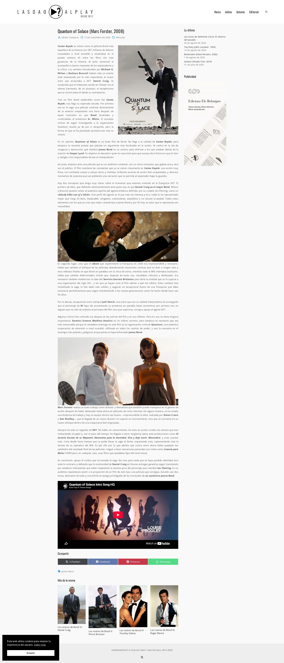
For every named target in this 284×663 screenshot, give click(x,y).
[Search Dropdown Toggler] (266, 12)
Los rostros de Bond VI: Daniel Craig (70, 628)
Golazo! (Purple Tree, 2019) (198, 61)
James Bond (68, 571)
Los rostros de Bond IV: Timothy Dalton (132, 632)
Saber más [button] (40, 645)
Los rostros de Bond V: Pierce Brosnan (101, 633)
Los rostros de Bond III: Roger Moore (162, 631)
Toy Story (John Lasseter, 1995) (200, 47)
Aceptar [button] (31, 653)
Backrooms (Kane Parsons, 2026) (200, 54)
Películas (120, 37)
